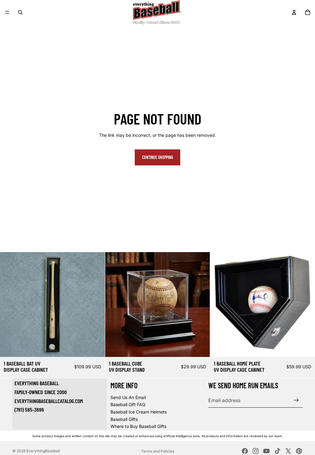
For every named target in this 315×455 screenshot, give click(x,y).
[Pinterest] (299, 451)
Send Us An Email (128, 397)
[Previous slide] (9, 304)
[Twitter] (288, 451)
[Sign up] (296, 400)
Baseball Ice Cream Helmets (138, 411)
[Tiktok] (277, 451)
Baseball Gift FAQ (128, 404)
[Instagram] (255, 451)
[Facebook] (245, 451)
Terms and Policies (157, 451)
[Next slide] (95, 304)
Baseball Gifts (124, 418)
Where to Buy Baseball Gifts (138, 426)
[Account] (294, 12)
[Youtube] (266, 451)
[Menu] (7, 12)
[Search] (20, 12)
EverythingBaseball (43, 451)
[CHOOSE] (95, 347)
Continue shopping (157, 157)
